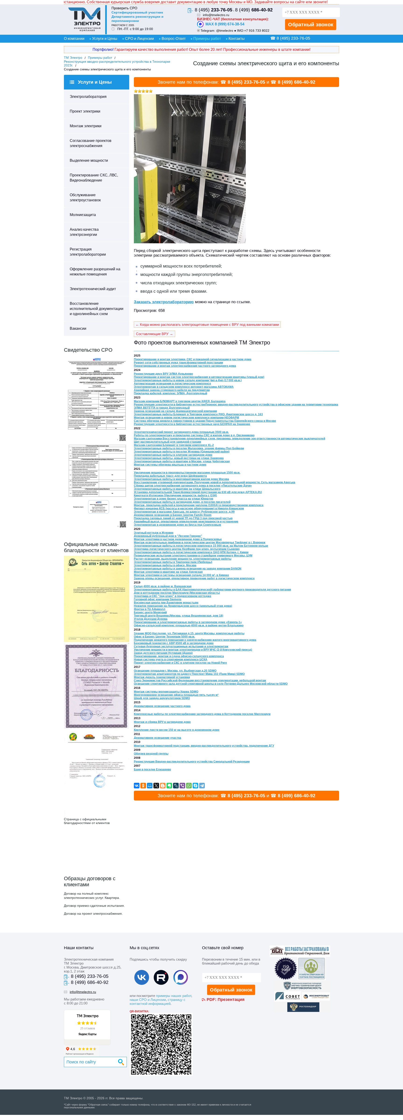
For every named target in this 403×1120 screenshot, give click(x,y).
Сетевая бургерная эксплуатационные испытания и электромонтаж (181, 646)
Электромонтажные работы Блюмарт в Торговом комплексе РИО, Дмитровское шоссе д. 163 (198, 414)
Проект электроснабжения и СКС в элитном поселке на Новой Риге (180, 662)
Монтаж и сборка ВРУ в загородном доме (162, 722)
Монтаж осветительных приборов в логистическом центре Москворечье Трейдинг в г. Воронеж (199, 542)
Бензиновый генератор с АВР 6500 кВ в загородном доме (174, 643)
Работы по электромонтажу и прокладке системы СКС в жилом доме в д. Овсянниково (194, 435)
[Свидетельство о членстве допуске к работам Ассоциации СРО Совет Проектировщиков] (96, 529)
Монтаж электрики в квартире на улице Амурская (168, 572)
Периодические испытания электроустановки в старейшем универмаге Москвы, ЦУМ (193, 555)
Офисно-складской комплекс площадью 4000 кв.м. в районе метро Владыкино (188, 625)
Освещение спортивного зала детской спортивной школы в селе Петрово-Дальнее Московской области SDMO (211, 683)
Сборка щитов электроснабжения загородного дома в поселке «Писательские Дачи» (193, 485)
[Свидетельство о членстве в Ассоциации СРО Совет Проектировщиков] (96, 442)
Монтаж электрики (85, 126)
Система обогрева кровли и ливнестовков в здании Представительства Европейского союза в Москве (205, 421)
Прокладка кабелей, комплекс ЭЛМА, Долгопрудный (170, 393)
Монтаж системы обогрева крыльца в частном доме (170, 464)
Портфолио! (103, 50)
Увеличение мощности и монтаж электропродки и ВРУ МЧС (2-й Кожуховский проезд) (193, 649)
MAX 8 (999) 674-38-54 (224, 24)
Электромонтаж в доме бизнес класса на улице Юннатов (173, 498)
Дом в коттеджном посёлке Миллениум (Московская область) (177, 592)
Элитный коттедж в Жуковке (154, 532)
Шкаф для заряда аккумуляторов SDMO (162, 698)
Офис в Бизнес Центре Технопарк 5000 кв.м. (164, 636)
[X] (156, 785)
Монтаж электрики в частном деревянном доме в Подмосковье (178, 539)
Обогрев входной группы (151, 753)
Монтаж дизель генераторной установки (162, 677)
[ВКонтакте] (136, 785)
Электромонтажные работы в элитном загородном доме (173, 455)
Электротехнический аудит (93, 289)
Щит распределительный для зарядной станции (167, 441)
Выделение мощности (89, 160)
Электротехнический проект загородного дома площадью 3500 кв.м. (181, 432)
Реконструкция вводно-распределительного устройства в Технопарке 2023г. (117, 63)
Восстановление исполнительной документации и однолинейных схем (96, 309)
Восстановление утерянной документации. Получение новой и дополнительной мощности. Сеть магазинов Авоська (214, 482)
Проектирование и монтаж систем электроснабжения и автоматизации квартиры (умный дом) (199, 377)
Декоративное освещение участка (157, 737)
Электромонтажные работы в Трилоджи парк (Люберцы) (173, 562)
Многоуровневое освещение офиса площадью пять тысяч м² (176, 695)
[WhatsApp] (189, 785)
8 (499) (254, 9)
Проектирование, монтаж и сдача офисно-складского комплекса (179, 656)
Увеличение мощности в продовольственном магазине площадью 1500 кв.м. (187, 472)
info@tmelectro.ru (216, 15)
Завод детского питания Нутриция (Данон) (163, 653)
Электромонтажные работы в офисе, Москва (165, 565)
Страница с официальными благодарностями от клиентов (87, 821)
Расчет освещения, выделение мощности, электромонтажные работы (182, 558)
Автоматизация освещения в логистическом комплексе (172, 383)
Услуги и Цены (104, 39)
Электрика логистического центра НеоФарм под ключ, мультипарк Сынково (187, 549)
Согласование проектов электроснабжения (90, 143)
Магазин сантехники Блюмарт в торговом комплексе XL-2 (174, 445)
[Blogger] (163, 785)
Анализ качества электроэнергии (84, 232)
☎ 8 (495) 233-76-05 (290, 38)
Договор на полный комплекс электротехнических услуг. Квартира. (92, 896)
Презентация (231, 999)
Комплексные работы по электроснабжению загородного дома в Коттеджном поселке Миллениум (202, 714)
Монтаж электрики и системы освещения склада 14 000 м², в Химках (181, 575)
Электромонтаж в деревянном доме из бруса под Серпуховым (177, 524)
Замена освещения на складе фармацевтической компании (175, 411)
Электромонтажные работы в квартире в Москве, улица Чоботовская (182, 461)
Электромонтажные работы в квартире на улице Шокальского (177, 489)
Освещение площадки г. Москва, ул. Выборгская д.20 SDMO (175, 670)
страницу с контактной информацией (157, 1002)
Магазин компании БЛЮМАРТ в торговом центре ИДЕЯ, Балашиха (180, 401)
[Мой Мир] (150, 785)
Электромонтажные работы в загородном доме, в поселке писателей (182, 502)
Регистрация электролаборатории (88, 251)
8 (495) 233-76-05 (246, 82)
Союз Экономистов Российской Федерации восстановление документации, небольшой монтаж (200, 680)
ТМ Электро (73, 57)
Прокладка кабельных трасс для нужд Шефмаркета (170, 476)
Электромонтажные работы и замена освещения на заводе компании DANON (187, 568)
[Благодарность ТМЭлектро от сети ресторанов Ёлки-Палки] (96, 815)
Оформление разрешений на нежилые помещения (95, 271)
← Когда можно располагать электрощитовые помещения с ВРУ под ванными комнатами (207, 324)
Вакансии (78, 328)
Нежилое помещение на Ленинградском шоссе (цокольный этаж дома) (183, 606)
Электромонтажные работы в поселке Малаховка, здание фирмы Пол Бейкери (189, 448)
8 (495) (213, 9)
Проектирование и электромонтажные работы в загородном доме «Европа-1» (188, 622)
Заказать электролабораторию (164, 302)
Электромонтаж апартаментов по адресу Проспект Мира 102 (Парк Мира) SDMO (189, 674)
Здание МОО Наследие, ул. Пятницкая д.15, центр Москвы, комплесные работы (189, 633)
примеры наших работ (173, 996)
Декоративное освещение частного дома (162, 706)
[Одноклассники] (143, 785)
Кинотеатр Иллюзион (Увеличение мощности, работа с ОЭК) (175, 495)
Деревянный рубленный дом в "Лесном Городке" (168, 536)
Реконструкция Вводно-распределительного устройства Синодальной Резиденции (192, 761)
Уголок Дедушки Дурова (150, 619)
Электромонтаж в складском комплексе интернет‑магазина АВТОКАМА (184, 386)
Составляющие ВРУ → (154, 334)
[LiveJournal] (176, 785)
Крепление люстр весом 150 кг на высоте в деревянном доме (176, 730)
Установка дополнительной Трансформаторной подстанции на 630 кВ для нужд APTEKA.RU (198, 492)
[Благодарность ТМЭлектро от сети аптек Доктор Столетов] (96, 641)
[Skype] (195, 785)
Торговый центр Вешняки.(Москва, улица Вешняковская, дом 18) (178, 615)
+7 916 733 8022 (256, 30)
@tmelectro (224, 30)
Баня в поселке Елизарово (152, 769)
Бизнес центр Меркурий (150, 612)
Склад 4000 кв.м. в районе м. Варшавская (162, 586)
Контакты (237, 39)
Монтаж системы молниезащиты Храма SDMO (166, 691)
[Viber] (182, 785)
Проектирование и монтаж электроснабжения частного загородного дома (185, 366)
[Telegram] (202, 785)
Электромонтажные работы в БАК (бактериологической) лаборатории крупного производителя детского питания (212, 589)
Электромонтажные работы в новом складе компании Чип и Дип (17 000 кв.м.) (188, 380)
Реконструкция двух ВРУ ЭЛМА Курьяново (163, 373)
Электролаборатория (88, 97)
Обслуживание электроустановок (85, 197)
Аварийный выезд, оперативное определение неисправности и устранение (186, 521)
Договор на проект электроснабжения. (93, 913)
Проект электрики (85, 111)
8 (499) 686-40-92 (296, 82)
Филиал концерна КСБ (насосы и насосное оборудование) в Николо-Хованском (189, 508)
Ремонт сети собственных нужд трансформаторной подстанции (178, 362)
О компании (74, 39)
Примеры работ (207, 39)
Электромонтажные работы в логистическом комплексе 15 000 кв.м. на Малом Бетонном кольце (201, 545)
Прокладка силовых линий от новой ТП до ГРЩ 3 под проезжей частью (183, 518)
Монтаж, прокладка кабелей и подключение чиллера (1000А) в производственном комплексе (199, 505)
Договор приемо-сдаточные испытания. (94, 905)
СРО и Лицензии (139, 39)
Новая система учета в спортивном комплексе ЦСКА (170, 659)
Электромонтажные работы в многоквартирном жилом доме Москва (181, 479)
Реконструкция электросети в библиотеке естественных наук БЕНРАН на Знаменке (192, 424)
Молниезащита (83, 215)
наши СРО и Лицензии (148, 1000)
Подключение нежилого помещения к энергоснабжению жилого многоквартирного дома (195, 640)
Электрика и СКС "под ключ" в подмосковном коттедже (172, 596)
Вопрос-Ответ (174, 39)
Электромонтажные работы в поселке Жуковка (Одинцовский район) (181, 451)
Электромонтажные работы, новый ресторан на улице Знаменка (179, 458)
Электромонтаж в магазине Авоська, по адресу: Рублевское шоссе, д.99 (184, 511)
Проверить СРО (124, 8)
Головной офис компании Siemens (157, 599)
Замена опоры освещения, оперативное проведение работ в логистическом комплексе (194, 578)
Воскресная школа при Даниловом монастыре (166, 602)
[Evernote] (169, 785)
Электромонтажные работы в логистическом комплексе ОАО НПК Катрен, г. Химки (191, 552)
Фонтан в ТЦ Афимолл (149, 609)
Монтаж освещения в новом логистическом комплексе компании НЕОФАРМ (186, 417)
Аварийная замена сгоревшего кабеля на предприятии (172, 390)
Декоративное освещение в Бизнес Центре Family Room (173, 515)
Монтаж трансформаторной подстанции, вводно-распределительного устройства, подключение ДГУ (204, 745)
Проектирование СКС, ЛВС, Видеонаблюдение (94, 177)
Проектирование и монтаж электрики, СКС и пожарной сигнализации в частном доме (192, 359)
